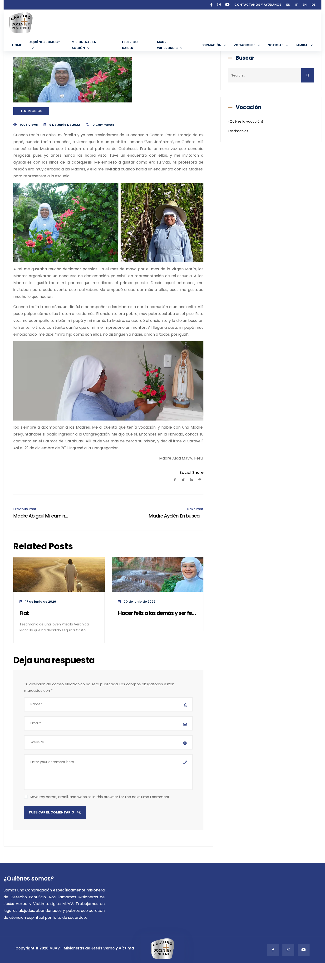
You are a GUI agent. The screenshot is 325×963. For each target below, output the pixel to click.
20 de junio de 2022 (139, 601)
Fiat (24, 613)
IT (296, 4)
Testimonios (31, 111)
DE (313, 4)
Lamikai (302, 45)
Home (17, 45)
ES (288, 4)
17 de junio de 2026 (40, 601)
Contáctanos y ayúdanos (257, 4)
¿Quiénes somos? (44, 42)
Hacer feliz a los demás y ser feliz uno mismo (157, 613)
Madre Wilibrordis (167, 45)
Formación (212, 45)
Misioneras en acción (84, 45)
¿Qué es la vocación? (246, 121)
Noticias (276, 45)
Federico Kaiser (130, 45)
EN (305, 4)
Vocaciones (245, 45)
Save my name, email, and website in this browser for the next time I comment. (100, 796)
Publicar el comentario (52, 812)
